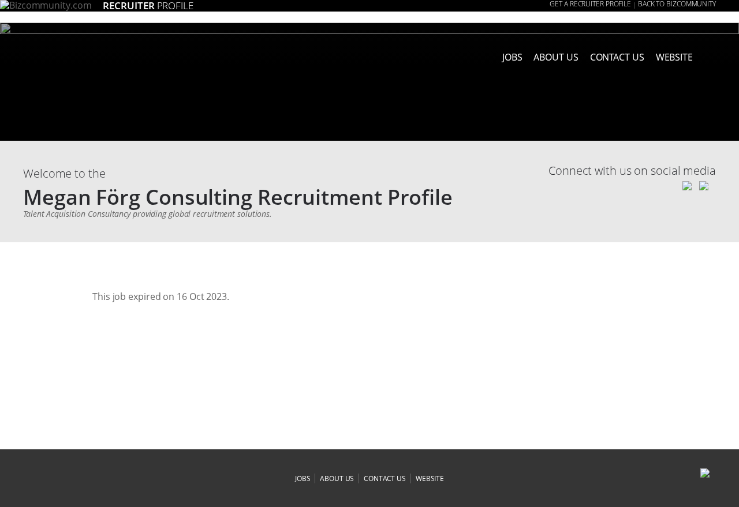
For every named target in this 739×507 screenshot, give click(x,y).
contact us (385, 478)
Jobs (512, 57)
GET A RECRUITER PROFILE (590, 4)
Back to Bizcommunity (677, 4)
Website (674, 57)
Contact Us (617, 57)
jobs (303, 478)
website (430, 478)
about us (555, 57)
